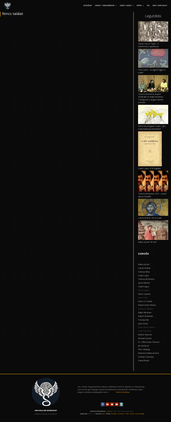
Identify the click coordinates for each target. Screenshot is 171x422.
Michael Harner (145, 338)
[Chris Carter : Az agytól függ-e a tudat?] (153, 59)
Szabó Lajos (143, 275)
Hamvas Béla (143, 272)
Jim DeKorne (143, 346)
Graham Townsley (146, 357)
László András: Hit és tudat (150, 218)
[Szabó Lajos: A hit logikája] (150, 149)
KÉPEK (139, 6)
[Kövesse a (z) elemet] (121, 404)
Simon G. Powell (145, 301)
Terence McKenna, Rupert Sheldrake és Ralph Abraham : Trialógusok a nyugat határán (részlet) (151, 98)
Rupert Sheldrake (145, 316)
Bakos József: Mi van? (147, 242)
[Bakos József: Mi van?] (153, 230)
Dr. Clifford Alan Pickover (149, 342)
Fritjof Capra (143, 286)
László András (144, 268)
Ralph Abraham (144, 312)
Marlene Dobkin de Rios (148, 353)
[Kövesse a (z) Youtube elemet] (107, 404)
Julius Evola (143, 323)
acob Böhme (144, 283)
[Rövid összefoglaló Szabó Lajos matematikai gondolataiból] (153, 115)
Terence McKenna (146, 279)
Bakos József (143, 264)
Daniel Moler (143, 360)
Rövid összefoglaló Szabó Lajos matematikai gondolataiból (152, 127)
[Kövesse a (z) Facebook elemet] (103, 404)
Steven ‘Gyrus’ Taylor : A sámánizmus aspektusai (148, 45)
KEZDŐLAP (88, 6)
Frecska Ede (143, 320)
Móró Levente (144, 294)
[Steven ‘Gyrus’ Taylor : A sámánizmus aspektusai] (153, 31)
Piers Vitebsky (144, 349)
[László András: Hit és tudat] (153, 208)
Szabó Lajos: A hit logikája (149, 168)
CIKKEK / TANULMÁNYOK (104, 6)
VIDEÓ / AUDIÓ (125, 6)
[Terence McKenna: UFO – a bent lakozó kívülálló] (153, 181)
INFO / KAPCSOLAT (160, 6)
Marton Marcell (145, 334)
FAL (148, 6)
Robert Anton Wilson (147, 305)
